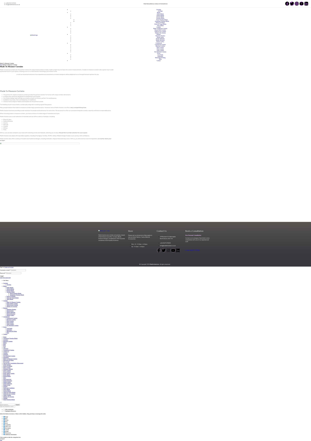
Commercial (6, 316)
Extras (4, 327)
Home (1, 65)
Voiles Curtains (7, 395)
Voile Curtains (10, 324)
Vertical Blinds (10, 289)
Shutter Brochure (10, 314)
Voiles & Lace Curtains (9, 394)
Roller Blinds (9, 287)
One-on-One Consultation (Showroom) (13, 363)
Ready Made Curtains (12, 303)
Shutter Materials (10, 312)
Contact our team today (8, 74)
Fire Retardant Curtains (12, 325)
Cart (4, 347)
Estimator (5, 354)
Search (17, 404)
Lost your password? (5, 277)
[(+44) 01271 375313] (186, 245)
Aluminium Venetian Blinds (17, 295)
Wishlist (5, 398)
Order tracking (7, 364)
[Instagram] (297, 4)
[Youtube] (301, 4)
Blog (7, 332)
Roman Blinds (10, 290)
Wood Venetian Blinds (15, 293)
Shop (4, 377)
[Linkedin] (306, 4)
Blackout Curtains (11, 319)
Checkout (5, 348)
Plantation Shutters (11, 309)
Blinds (5, 286)
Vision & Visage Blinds (12, 297)
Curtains (5, 300)
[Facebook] (287, 4)
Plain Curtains (10, 321)
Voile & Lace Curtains (12, 305)
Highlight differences (10, 411)
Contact (5, 334)
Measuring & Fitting (11, 331)
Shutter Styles (10, 311)
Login (2, 276)
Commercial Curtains (11, 318)
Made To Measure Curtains (13, 302)
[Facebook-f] (159, 250)
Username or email (5, 270)
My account (6, 361)
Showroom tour (7, 379)
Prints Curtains (7, 370)
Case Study (9, 328)
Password (3, 273)
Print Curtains (10, 322)
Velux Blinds (9, 299)
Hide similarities (9, 409)
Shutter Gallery (10, 315)
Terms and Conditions (8, 388)
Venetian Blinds (10, 292)
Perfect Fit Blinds (10, 296)
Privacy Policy (7, 372)
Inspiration (9, 330)
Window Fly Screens (11, 306)
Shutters (5, 308)
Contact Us (6, 351)
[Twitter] (292, 4)
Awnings (5, 283)
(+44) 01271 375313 (192, 250)
